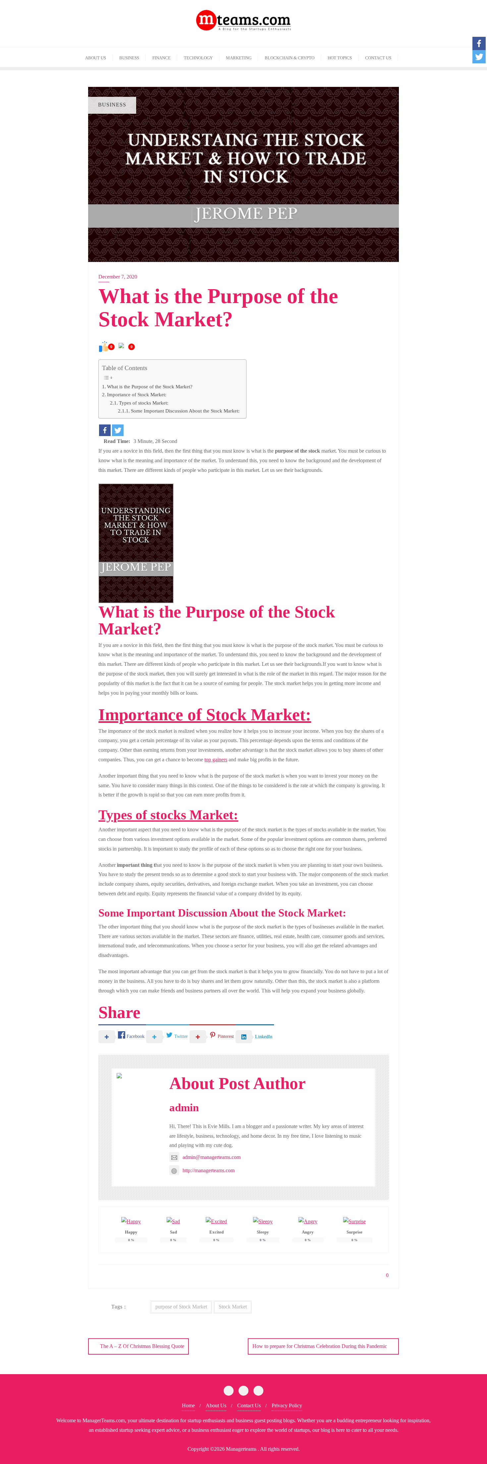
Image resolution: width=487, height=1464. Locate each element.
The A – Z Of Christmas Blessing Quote (142, 1346)
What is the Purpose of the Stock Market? (149, 386)
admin (184, 1108)
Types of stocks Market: (143, 403)
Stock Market (233, 1306)
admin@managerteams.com (212, 1157)
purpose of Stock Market (181, 1306)
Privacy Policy (287, 1405)
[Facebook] (105, 430)
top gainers (215, 759)
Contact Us (249, 1405)
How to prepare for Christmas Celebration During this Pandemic (319, 1346)
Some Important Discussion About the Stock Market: (185, 411)
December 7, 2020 (117, 277)
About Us (216, 1405)
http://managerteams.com (209, 1170)
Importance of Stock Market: (136, 394)
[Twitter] (118, 430)
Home (188, 1405)
